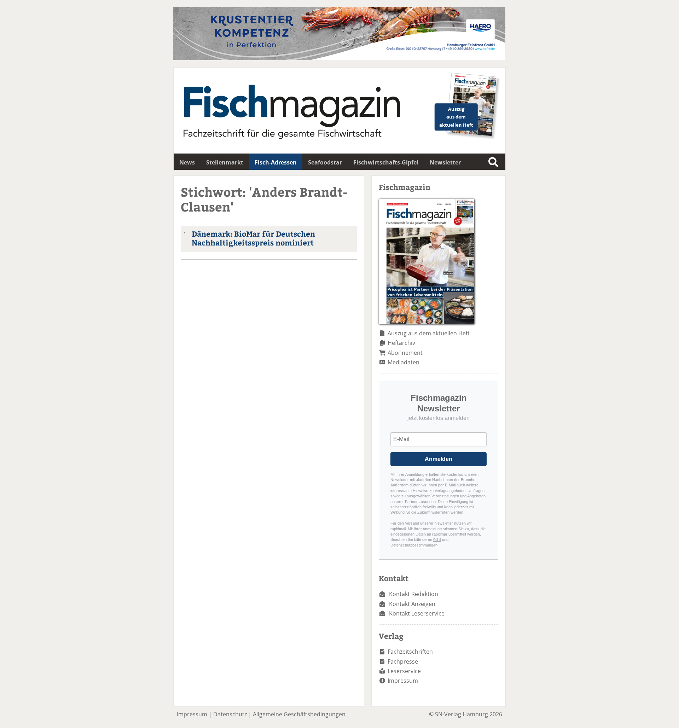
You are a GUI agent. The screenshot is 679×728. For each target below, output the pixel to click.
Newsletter (445, 162)
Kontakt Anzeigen (412, 604)
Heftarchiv (401, 343)
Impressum (403, 680)
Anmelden (438, 459)
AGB (437, 539)
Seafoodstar (325, 162)
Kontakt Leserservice (417, 613)
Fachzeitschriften (410, 651)
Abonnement (405, 353)
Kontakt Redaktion (413, 594)
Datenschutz (230, 714)
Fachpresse (403, 661)
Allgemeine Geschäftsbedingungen (299, 714)
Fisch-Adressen (276, 162)
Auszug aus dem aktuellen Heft (429, 333)
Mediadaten (403, 362)
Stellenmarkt (224, 162)
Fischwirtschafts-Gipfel (385, 162)
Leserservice (404, 671)
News (187, 162)
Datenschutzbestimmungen (413, 545)
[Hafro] (339, 58)
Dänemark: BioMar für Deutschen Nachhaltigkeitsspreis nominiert (253, 238)
